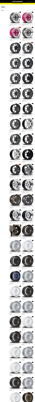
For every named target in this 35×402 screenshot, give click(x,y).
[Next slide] (33, 3)
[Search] (4, 1)
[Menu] (2, 1)
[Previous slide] (1, 3)
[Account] (31, 1)
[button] (30, 10)
